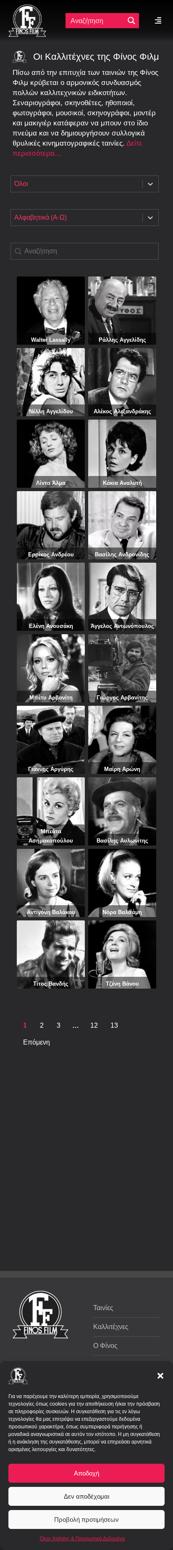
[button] (160, 1376)
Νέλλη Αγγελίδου (51, 411)
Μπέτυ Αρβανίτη (51, 697)
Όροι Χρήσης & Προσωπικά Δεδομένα (82, 1539)
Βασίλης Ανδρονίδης (122, 554)
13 (114, 1025)
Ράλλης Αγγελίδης (122, 340)
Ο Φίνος (105, 1345)
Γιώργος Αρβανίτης (122, 697)
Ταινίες (103, 1307)
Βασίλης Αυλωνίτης (122, 840)
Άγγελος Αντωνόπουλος (122, 626)
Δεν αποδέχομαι (86, 1496)
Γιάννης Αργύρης (50, 769)
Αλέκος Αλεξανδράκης (122, 411)
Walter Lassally (51, 340)
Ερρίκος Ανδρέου (51, 554)
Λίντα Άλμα (51, 483)
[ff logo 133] (27, 8)
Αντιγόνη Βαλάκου (51, 912)
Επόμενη (36, 1042)
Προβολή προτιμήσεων (86, 1519)
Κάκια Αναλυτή (122, 483)
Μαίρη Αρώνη (122, 769)
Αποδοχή (86, 1473)
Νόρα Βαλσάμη (122, 912)
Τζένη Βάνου (122, 984)
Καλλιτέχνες (110, 1326)
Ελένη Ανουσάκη (51, 626)
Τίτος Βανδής (50, 984)
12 (94, 1025)
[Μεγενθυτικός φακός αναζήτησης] (131, 20)
